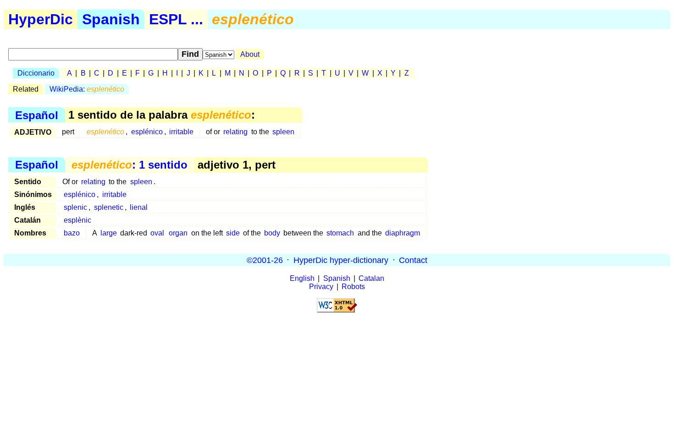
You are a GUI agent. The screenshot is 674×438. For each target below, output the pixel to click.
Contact (413, 259)
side (233, 233)
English (302, 278)
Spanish (111, 19)
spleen (283, 132)
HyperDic (40, 19)
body (272, 233)
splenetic (108, 207)
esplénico (147, 132)
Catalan (371, 278)
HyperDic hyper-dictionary (340, 259)
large (108, 233)
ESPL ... (176, 19)
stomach (340, 233)
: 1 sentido (130, 165)
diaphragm (402, 233)
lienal (139, 207)
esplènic (77, 220)
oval (157, 233)
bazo (72, 233)
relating (235, 132)
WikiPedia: (87, 89)
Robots (353, 286)
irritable (181, 132)
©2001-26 (265, 259)
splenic (75, 207)
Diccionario (36, 73)
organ (178, 233)
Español (36, 115)
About (250, 54)
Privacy (321, 286)
